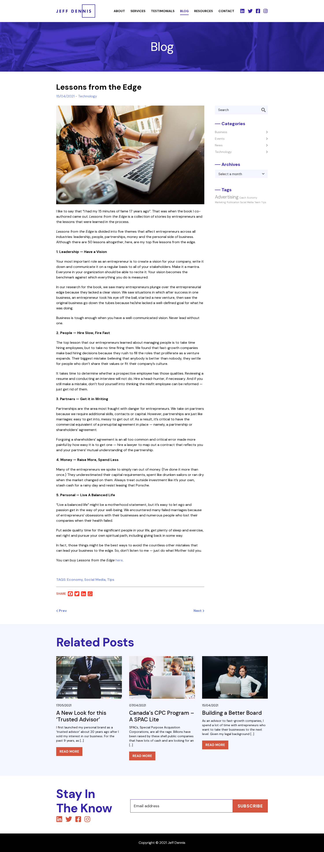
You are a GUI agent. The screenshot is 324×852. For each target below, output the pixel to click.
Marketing (220, 202)
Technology (87, 96)
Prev (62, 611)
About (119, 11)
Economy (75, 579)
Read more (69, 751)
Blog (184, 11)
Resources (203, 11)
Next (198, 611)
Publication (233, 202)
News (219, 145)
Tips (110, 579)
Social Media (95, 579)
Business (221, 132)
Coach (242, 197)
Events (220, 139)
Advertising (226, 197)
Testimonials (163, 11)
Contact (226, 11)
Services (137, 11)
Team (258, 202)
